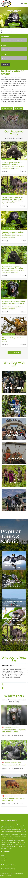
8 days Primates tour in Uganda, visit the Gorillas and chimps (14, 620)
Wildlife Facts (14, 696)
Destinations (8, 727)
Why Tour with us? (14, 364)
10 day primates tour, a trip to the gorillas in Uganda (13, 233)
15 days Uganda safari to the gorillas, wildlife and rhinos (12, 198)
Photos (17, 727)
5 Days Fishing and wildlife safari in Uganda (13, 602)
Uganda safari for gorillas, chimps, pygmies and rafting (12, 267)
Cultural (4, 166)
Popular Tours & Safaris (11, 536)
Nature (13, 727)
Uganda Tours (9, 168)
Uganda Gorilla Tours (17, 201)
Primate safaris (11, 166)
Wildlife (16, 168)
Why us (3, 855)
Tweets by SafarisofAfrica (8, 868)
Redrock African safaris (12, 72)
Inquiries (3, 861)
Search (5, 64)
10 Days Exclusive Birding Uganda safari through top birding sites (13, 563)
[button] (14, 29)
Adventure (7, 762)
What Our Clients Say (14, 659)
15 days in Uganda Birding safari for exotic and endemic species (14, 582)
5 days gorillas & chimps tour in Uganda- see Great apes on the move (13, 303)
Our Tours (4, 858)
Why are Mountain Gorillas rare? (14, 765)
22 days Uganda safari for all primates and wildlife (12, 163)
